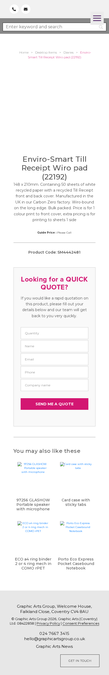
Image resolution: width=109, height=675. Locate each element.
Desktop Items (46, 52)
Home (24, 52)
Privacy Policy (48, 623)
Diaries (68, 52)
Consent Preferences (80, 623)
